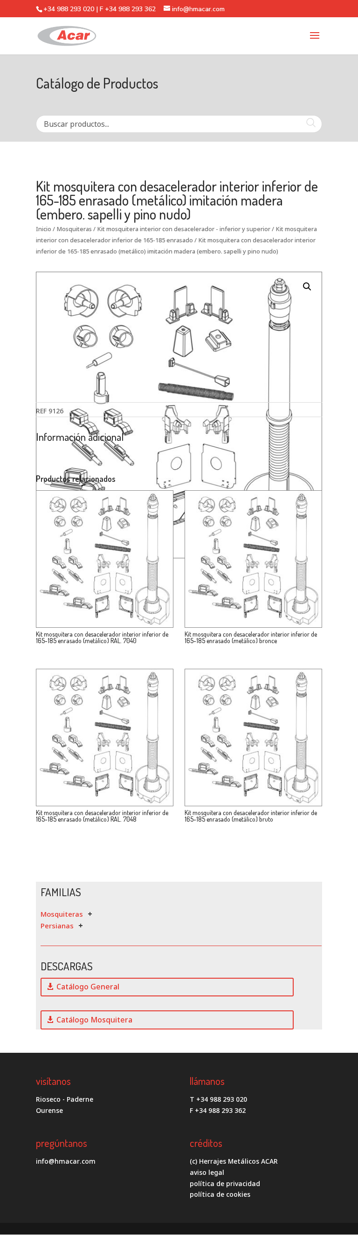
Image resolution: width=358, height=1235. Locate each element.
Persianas (57, 925)
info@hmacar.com (66, 1161)
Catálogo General (87, 986)
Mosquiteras (74, 229)
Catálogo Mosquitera (94, 1020)
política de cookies (220, 1194)
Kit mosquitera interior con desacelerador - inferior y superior (183, 229)
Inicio (43, 229)
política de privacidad (225, 1183)
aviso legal (207, 1172)
